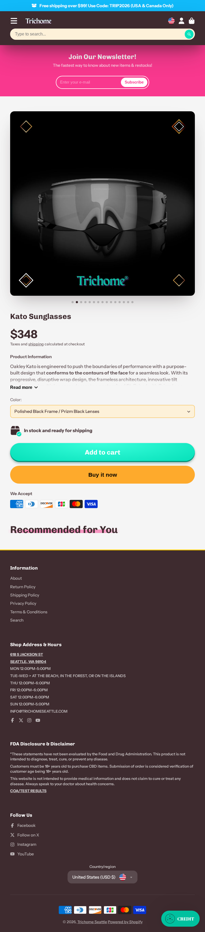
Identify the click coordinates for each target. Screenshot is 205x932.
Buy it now (102, 475)
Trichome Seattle (92, 921)
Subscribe (134, 82)
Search (16, 620)
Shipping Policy (24, 595)
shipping (36, 344)
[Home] (38, 21)
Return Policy (23, 586)
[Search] (189, 34)
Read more (21, 387)
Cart (191, 21)
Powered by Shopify (125, 921)
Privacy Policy (23, 603)
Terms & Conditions (28, 611)
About (16, 578)
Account (181, 21)
